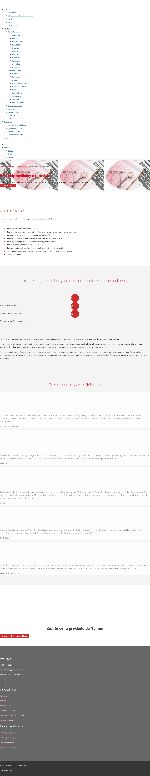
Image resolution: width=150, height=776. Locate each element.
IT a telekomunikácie (20, 83)
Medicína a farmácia (19, 86)
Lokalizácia (12, 115)
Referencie (12, 13)
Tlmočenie (8, 122)
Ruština (15, 54)
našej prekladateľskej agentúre (19, 352)
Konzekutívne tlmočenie (17, 125)
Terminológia (13, 25)
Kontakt (7, 138)
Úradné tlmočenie (14, 131)
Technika (15, 99)
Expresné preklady (15, 106)
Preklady (7, 29)
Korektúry (12, 109)
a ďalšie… (15, 67)
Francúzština (17, 41)
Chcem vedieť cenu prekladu (14, 636)
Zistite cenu (8, 185)
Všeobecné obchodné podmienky (20, 16)
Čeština (15, 38)
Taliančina (16, 61)
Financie (15, 80)
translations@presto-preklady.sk (13, 670)
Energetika (16, 77)
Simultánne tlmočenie (16, 128)
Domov (3, 166)
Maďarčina (16, 45)
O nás (6, 9)
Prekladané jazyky (14, 32)
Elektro (15, 74)
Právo (14, 90)
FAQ (9, 22)
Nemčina (15, 48)
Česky (10, 151)
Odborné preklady (14, 70)
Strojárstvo (16, 96)
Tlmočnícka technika (15, 135)
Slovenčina (16, 64)
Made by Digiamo (7, 770)
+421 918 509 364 (7, 665)
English (10, 154)
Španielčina (16, 57)
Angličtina (16, 35)
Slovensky (7, 147)
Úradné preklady (14, 112)
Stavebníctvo (17, 93)
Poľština (15, 51)
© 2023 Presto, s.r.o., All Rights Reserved (14, 765)
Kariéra (10, 19)
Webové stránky (18, 102)
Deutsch (11, 157)
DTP (9, 119)
